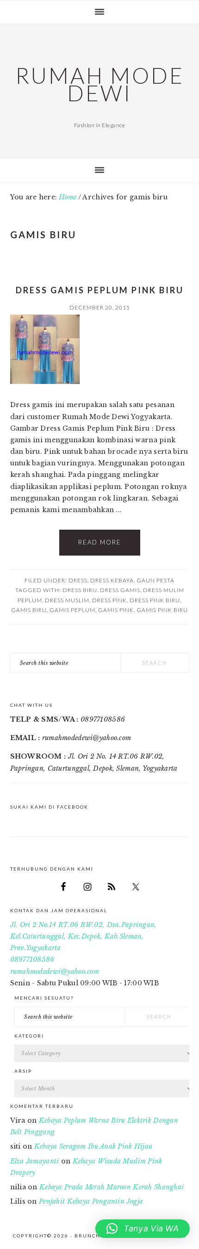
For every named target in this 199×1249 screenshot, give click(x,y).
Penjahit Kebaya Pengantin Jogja (91, 1201)
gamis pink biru (162, 609)
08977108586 (32, 959)
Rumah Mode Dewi (99, 84)
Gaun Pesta (155, 580)
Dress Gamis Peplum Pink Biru (100, 290)
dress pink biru (155, 600)
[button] (142, 1228)
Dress (77, 580)
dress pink (109, 600)
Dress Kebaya (112, 580)
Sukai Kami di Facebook (49, 807)
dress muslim (67, 600)
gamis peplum (72, 609)
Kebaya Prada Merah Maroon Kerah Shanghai (111, 1187)
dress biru (79, 590)
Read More (99, 542)
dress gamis (120, 590)
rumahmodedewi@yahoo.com (54, 971)
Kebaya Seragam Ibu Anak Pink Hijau (93, 1146)
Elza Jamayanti (34, 1161)
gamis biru (29, 609)
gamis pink (116, 609)
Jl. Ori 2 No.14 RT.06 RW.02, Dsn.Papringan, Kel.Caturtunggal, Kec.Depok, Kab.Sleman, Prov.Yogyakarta (83, 936)
